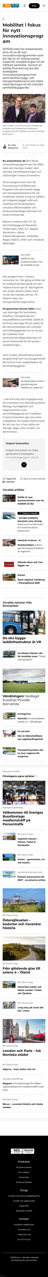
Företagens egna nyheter (18, 776)
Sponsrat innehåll (24, 1211)
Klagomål (24, 1206)
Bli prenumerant (24, 1167)
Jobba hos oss (24, 1234)
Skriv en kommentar (34, 478)
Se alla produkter (24, 1182)
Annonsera (24, 1177)
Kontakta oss (24, 1229)
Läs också (25, 255)
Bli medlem (24, 1172)
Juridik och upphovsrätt (24, 1201)
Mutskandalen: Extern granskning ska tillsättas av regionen (32, 384)
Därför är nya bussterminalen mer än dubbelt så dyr (32, 261)
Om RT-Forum (24, 1239)
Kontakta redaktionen (24, 1224)
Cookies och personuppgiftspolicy (24, 1196)
